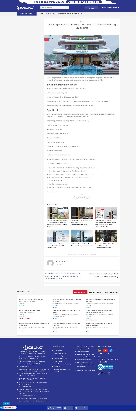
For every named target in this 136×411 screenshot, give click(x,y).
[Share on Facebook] (75, 197)
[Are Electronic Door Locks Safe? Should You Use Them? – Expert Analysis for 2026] (82, 236)
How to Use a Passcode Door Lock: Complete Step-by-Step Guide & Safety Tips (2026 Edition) (57, 245)
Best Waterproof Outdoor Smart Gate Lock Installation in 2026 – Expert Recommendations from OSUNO (104, 245)
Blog (54, 13)
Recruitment (62, 13)
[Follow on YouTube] (105, 353)
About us (48, 13)
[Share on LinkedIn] (88, 197)
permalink (93, 254)
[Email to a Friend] (81, 197)
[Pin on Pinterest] (85, 197)
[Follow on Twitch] (108, 353)
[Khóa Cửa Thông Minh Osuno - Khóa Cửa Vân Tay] (27, 7)
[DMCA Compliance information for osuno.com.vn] (104, 373)
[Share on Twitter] (78, 197)
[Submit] (67, 7)
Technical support (73, 13)
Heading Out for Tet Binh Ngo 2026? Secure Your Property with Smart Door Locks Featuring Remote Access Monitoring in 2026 (62, 276)
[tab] (80, 292)
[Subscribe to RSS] (103, 353)
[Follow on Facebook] (99, 353)
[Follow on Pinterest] (101, 353)
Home (41, 13)
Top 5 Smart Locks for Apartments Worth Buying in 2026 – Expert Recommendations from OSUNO (81, 222)
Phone (22, 305)
